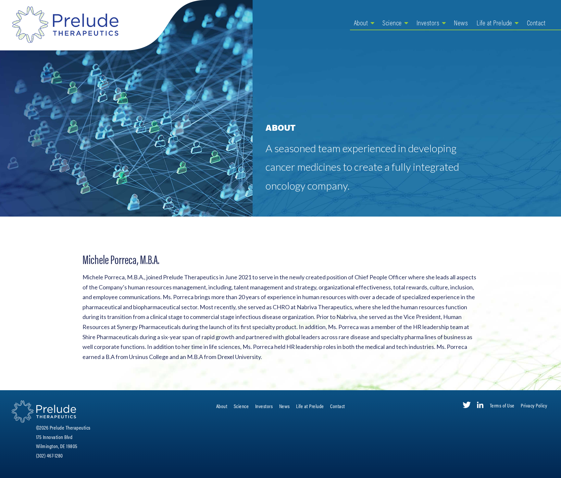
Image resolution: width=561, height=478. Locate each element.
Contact (536, 22)
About (361, 22)
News (461, 22)
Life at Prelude (494, 22)
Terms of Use (502, 405)
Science (392, 22)
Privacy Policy (534, 405)
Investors (428, 22)
